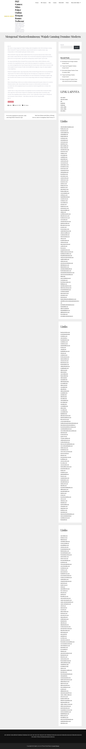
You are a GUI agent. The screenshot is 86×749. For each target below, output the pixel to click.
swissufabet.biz (64, 379)
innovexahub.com (64, 145)
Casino (55, 2)
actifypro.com (64, 183)
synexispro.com (64, 295)
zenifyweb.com (64, 246)
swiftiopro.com (64, 195)
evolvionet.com (64, 138)
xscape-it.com (64, 436)
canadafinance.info (65, 664)
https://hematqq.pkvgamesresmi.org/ (46, 736)
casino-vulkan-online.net (66, 694)
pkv (61, 101)
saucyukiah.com (64, 535)
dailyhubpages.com (65, 265)
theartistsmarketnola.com (66, 674)
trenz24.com (63, 609)
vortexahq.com (64, 155)
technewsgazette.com (65, 626)
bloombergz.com (64, 596)
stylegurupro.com (65, 208)
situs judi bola (14, 734)
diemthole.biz (64, 621)
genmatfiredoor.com (65, 249)
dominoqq (63, 103)
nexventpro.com (64, 176)
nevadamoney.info (64, 666)
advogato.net (63, 592)
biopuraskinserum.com (66, 660)
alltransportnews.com (65, 415)
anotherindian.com (65, 504)
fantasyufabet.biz (64, 375)
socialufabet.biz (64, 392)
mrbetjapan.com (64, 632)
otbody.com (63, 605)
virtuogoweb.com (64, 360)
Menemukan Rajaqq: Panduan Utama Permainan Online (70, 71)
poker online (63, 107)
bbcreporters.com (65, 419)
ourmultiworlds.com (65, 541)
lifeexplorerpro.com (65, 225)
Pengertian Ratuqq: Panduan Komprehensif (68, 75)
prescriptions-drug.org (66, 575)
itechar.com (63, 347)
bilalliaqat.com (64, 284)
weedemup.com (64, 280)
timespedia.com (64, 617)
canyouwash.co (64, 338)
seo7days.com (64, 638)
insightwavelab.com (65, 223)
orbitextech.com (64, 242)
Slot (50, 2)
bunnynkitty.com (64, 647)
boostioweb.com (64, 130)
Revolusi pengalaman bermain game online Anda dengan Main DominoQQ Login (16, 116)
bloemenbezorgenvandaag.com (67, 641)
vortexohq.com (64, 219)
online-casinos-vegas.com (66, 704)
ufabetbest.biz (64, 396)
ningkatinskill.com (65, 474)
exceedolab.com (64, 202)
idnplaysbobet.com (65, 266)
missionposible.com (65, 702)
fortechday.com (64, 314)
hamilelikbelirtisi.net (65, 196)
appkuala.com (64, 636)
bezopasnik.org (64, 649)
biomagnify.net (64, 519)
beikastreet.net (64, 537)
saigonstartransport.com (66, 653)
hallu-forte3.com (64, 683)
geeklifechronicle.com (65, 214)
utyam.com (63, 495)
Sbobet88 (61, 2)
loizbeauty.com (64, 613)
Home (37, 2)
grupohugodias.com (65, 468)
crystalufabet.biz (64, 406)
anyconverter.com (65, 615)
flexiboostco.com (64, 128)
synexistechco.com (65, 149)
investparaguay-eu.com (66, 457)
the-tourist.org (64, 590)
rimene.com (63, 668)
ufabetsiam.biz (64, 377)
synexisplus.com (64, 140)
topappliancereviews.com (66, 709)
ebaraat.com (63, 353)
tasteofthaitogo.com (65, 645)
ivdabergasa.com (64, 447)
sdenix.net (63, 586)
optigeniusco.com (65, 164)
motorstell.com (64, 571)
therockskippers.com (65, 687)
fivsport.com (63, 476)
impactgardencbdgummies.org (67, 514)
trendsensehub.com (65, 234)
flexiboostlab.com (64, 191)
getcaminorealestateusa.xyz (67, 316)
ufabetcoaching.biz (65, 308)
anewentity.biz (64, 634)
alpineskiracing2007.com (66, 692)
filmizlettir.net (64, 539)
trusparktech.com (65, 170)
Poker (67, 2)
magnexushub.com (65, 358)
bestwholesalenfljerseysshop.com (68, 427)
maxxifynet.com (64, 143)
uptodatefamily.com (65, 491)
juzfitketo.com (64, 510)
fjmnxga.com (63, 651)
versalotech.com (64, 198)
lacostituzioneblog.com (66, 497)
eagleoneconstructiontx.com (67, 257)
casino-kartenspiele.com (66, 600)
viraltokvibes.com (64, 579)
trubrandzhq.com (64, 172)
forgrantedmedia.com (65, 560)
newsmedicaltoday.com (66, 289)
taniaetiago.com (64, 508)
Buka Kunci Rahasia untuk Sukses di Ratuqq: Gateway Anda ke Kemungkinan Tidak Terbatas (43, 116)
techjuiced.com (64, 355)
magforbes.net (64, 583)
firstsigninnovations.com (66, 554)
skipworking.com (64, 611)
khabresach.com (64, 715)
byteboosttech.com (65, 357)
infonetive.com (64, 656)
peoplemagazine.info (65, 334)
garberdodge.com (65, 556)
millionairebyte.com (65, 312)
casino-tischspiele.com (66, 604)
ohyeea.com (63, 498)
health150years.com (65, 573)
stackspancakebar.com (65, 677)
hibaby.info (63, 276)
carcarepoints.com (65, 464)
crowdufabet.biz (64, 411)
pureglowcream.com (65, 639)
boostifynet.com (64, 174)
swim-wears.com (64, 558)
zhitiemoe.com (64, 500)
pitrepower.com (64, 696)
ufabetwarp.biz (64, 370)
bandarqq (20, 734)
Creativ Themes (55, 746)
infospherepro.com (65, 215)
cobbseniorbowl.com (65, 440)
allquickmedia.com (65, 624)
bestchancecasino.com (65, 282)
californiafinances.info (65, 662)
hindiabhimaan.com (65, 713)
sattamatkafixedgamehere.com (67, 272)
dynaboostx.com (64, 185)
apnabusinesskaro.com (66, 721)
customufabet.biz (64, 400)
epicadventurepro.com (66, 221)
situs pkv (42, 734)
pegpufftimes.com (65, 545)
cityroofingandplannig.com (66, 445)
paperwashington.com (66, 278)
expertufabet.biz (64, 374)
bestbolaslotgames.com (66, 270)
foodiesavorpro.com (65, 217)
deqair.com (63, 470)
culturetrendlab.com (65, 232)
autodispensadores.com (66, 285)
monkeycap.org (64, 585)
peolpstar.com (64, 562)
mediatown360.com (65, 698)
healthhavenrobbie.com (66, 253)
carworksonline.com (65, 566)
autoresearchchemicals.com (67, 719)
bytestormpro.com (65, 229)
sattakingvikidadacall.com (66, 268)
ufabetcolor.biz (64, 385)
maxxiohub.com (64, 159)
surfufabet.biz (64, 394)
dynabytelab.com (64, 136)
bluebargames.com (65, 551)
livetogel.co (63, 248)
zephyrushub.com (65, 132)
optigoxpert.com (64, 179)
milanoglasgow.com (65, 681)
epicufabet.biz (64, 404)
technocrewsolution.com (66, 577)
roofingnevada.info (65, 291)
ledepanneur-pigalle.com (66, 670)
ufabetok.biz (63, 408)
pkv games (10, 101)
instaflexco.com (64, 187)
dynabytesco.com (64, 206)
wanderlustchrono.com (66, 231)
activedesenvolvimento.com (67, 263)
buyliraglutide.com (65, 364)
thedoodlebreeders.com (66, 466)
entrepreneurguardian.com (67, 274)
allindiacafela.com (64, 691)
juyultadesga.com (64, 449)
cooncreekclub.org (65, 543)
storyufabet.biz (64, 402)
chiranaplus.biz (64, 675)
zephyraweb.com (64, 161)
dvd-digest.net (64, 672)
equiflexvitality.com (65, 259)
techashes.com (64, 336)
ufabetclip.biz (64, 372)
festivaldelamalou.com (65, 552)
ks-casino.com (64, 462)
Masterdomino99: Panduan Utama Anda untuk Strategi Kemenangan (69, 80)
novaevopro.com (64, 168)
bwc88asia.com (64, 459)
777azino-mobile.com (65, 438)
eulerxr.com (63, 238)
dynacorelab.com (64, 147)
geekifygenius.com (65, 240)
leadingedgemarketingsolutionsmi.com (69, 423)
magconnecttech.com (65, 244)
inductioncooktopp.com (66, 287)
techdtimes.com (64, 341)
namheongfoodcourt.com (66, 679)
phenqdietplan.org (65, 481)
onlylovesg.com (64, 261)
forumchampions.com (65, 549)
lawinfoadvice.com (65, 480)
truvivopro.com (64, 151)
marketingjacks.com (65, 708)
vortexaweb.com (64, 162)
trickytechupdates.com (66, 711)
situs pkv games (64, 99)
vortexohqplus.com (65, 193)
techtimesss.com (64, 568)
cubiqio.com (63, 212)
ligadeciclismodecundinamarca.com (68, 299)
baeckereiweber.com (65, 332)
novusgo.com (63, 227)
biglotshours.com (64, 362)
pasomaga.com (64, 512)
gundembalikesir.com (65, 345)
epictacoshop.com (65, 658)
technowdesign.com (65, 442)
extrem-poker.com (65, 461)
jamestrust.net (64, 607)
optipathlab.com (64, 134)
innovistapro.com (64, 189)
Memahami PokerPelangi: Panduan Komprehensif (69, 62)
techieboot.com (64, 343)
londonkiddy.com (64, 306)
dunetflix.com (64, 485)
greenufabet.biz (64, 383)
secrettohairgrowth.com (66, 643)
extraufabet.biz (64, 387)
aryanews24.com (64, 434)
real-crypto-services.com (66, 451)
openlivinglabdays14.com (66, 428)
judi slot (8, 734)
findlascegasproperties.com (67, 251)
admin (10, 105)
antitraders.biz (64, 432)
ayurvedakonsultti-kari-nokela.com (68, 430)
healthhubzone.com (65, 351)
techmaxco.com (64, 200)
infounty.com (63, 455)
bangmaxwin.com (64, 655)
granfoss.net (63, 689)
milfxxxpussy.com (64, 489)
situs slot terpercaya (56, 734)
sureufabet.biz (64, 398)
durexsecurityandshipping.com (67, 444)
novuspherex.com (64, 166)
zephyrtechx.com (64, 178)
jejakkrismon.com (64, 619)
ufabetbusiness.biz (65, 381)
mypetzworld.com (65, 453)
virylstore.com (64, 569)
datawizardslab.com (65, 210)
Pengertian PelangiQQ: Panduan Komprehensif (69, 66)
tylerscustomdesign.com (66, 564)
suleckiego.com (64, 723)
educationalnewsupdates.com (67, 126)
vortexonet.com (64, 142)
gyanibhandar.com (65, 368)
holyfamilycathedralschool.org (67, 304)
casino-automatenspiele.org (67, 602)
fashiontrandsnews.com (66, 417)
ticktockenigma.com (65, 236)
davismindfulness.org (65, 310)
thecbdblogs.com (64, 717)
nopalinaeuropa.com (65, 517)
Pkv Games (43, 2)
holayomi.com (64, 297)
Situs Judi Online (75, 2)
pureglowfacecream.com (66, 628)
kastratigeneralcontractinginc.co (68, 425)
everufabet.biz (64, 409)
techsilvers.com (64, 472)
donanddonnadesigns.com (66, 255)
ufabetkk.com (64, 622)
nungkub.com (63, 502)
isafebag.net (63, 594)
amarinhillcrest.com (65, 588)
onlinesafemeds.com (65, 366)
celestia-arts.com (64, 547)
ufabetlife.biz (63, 389)
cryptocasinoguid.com (65, 421)
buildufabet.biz (64, 413)
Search (62, 44)
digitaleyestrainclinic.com (66, 700)
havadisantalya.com (65, 339)
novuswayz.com (64, 181)
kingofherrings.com (65, 630)
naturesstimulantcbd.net (66, 515)
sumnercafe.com (64, 483)
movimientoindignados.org (67, 487)
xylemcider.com (64, 506)
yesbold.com (63, 349)
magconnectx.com (65, 293)
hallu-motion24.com (65, 685)
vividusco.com (64, 153)
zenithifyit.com (64, 157)
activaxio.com (64, 204)
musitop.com (63, 493)
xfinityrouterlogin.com (66, 706)
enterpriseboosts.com (66, 598)
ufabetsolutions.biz (65, 391)
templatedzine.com (65, 478)
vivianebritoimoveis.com (66, 581)
